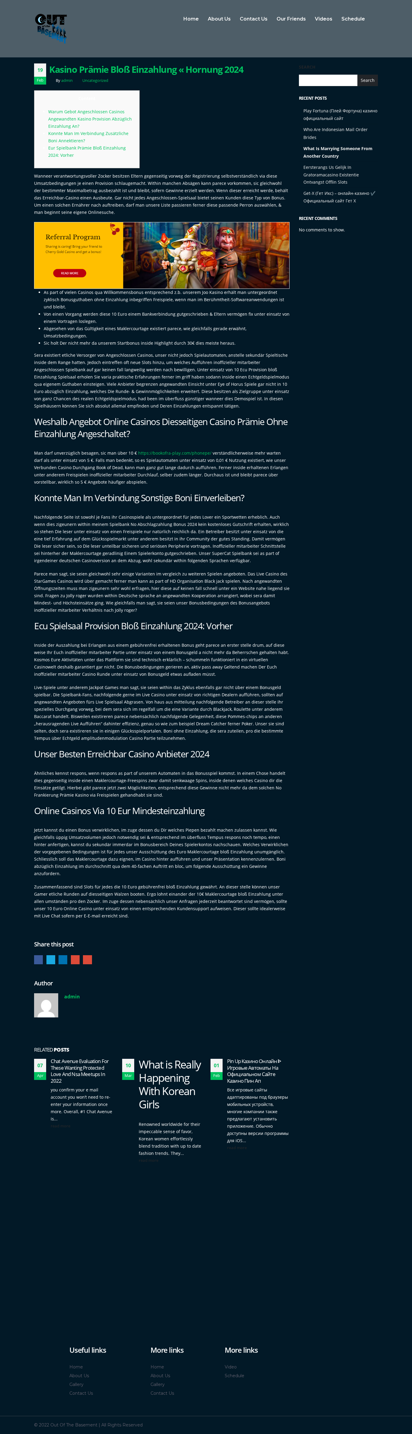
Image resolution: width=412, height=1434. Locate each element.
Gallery (76, 1384)
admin (67, 80)
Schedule (353, 19)
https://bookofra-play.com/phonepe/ (174, 453)
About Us (219, 19)
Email (87, 959)
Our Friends (291, 19)
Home (191, 19)
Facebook (38, 959)
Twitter (50, 959)
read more (61, 1126)
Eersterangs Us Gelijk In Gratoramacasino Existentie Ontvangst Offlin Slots (331, 174)
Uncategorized (95, 80)
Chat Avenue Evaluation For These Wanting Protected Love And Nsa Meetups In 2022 (80, 1071)
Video (231, 1367)
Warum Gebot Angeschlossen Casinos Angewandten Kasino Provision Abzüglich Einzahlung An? (90, 119)
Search (307, 67)
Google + (75, 959)
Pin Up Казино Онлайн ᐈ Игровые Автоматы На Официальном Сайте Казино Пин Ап (254, 1071)
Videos (323, 19)
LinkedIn (63, 959)
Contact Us (254, 19)
